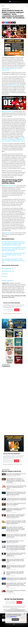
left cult (22, 289)
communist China (6, 284)
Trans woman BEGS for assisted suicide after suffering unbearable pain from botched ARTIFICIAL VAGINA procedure (15, 516)
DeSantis (10, 286)
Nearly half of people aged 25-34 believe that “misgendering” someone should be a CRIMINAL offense (16, 554)
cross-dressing (21, 284)
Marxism (7, 291)
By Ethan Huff (13, 489)
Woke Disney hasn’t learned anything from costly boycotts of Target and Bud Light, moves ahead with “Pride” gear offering (13, 249)
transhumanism (19, 291)
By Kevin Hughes (14, 512)
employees (18, 288)
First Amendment (6, 289)
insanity (18, 289)
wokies (23, 292)
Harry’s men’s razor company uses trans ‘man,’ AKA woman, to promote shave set (16, 474)
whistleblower (9, 292)
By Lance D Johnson (14, 538)
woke (14, 292)
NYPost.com (5, 273)
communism (17, 283)
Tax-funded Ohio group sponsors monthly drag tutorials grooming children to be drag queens (16, 499)
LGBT (3, 291)
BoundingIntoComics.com (8, 271)
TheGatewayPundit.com (7, 268)
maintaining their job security (14, 84)
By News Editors (13, 476)
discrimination (16, 286)
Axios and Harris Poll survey (10, 185)
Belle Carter (10, 20)
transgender (12, 291)
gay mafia (13, 289)
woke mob (18, 292)
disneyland (4, 288)
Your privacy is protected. (7, 313)
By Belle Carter (13, 483)
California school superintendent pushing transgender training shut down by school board (15, 560)
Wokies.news (7, 233)
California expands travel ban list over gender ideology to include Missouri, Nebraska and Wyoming (16, 567)
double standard (12, 288)
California (11, 283)
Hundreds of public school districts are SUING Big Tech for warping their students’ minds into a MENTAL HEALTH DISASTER (16, 522)
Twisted (4, 292)
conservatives (14, 284)
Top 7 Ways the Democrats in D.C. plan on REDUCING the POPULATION (15, 541)
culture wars (5, 286)
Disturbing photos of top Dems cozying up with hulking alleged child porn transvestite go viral (16, 579)
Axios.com (4, 276)
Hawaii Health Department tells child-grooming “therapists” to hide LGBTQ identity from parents (16, 487)
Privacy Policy (13, 616)
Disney (22, 286)
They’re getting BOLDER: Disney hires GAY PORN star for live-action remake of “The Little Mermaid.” (13, 255)
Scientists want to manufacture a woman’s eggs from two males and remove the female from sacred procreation (16, 536)
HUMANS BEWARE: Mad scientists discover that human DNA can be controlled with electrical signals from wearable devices (16, 493)
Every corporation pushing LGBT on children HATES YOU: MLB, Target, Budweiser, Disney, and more (13, 260)
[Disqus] (14, 384)
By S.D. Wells (13, 543)
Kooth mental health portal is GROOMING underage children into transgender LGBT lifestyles (15, 573)
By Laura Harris (13, 501)
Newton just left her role (8, 111)
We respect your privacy (18, 609)
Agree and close (15, 619)
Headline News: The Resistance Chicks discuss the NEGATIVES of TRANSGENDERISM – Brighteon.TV (16, 510)
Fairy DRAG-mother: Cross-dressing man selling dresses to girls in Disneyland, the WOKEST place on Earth (13, 139)
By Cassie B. (13, 563)
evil (23, 288)
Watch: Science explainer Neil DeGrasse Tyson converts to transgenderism (16, 504)
